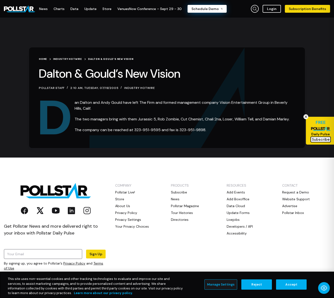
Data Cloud (236, 206)
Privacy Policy (74, 263)
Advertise (289, 206)
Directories (180, 219)
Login (272, 9)
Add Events (236, 192)
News (175, 199)
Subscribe (179, 192)
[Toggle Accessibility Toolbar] (324, 288)
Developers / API (240, 226)
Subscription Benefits (307, 9)
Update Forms (238, 213)
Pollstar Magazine (185, 206)
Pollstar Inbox (293, 213)
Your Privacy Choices (132, 226)
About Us (122, 206)
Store (119, 199)
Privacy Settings (128, 219)
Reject (256, 284)
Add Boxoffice (238, 199)
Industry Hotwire (139, 88)
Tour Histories (182, 213)
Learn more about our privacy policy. (103, 293)
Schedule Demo (205, 9)
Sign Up (95, 254)
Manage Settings (220, 284)
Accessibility (237, 233)
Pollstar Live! (125, 192)
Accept (291, 284)
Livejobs (233, 219)
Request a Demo (295, 192)
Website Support (296, 199)
